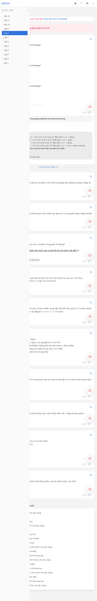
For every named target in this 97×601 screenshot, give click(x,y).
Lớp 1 (6, 63)
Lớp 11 (7, 20)
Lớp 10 (7, 24)
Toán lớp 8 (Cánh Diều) (16, 517)
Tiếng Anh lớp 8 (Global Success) (20, 543)
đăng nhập (36, 28)
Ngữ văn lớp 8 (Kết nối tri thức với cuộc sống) (25, 525)
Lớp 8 (6, 33)
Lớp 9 (6, 29)
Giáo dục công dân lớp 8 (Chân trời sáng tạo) (25, 581)
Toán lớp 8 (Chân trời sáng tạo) (19, 521)
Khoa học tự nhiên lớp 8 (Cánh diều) (21, 551)
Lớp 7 (6, 37)
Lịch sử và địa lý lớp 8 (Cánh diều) (20, 564)
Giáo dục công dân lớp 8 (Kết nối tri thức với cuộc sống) (29, 572)
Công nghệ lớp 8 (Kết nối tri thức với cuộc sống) (26, 585)
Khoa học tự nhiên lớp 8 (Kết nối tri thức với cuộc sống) (29, 547)
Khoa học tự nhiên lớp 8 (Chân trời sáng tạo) (25, 555)
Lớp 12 (7, 16)
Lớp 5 (6, 46)
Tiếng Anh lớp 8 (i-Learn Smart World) (22, 538)
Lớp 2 (6, 58)
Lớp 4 (6, 50)
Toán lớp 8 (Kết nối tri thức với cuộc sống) (23, 513)
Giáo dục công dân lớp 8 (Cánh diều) (21, 577)
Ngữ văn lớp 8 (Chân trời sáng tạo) (21, 534)
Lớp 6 (6, 41)
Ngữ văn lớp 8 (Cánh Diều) (17, 530)
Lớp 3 (6, 54)
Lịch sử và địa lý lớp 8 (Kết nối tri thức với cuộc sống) (28, 560)
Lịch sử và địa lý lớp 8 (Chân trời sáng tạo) (24, 568)
